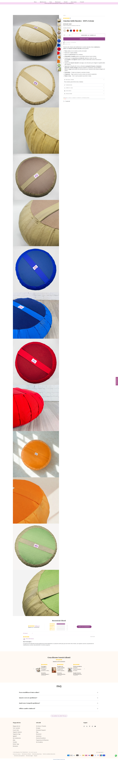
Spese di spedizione (67, 25)
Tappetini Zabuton (17, 732)
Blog (37, 732)
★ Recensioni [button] (117, 381)
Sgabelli (15, 736)
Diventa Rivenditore (41, 738)
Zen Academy (39, 742)
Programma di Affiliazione (42, 740)
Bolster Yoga (16, 744)
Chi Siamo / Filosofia (41, 726)
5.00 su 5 (37, 626)
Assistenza (38, 736)
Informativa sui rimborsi (26, 754)
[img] (26, 636)
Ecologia (38, 728)
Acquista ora (84, 39)
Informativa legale (29, 755)
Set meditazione (17, 738)
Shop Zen (18, 752)
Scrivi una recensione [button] (84, 626)
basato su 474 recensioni (59, 661)
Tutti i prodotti (16, 728)
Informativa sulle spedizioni (19, 755)
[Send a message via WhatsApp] (115, 755)
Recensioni (38, 734)
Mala (14, 740)
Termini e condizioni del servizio (49, 754)
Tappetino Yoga (16, 734)
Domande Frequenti (41, 730)
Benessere (15, 746)
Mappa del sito (16, 726)
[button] (66, 18)
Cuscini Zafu (16, 730)
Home (64, 15)
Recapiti (35, 755)
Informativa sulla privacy (37, 754)
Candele (15, 742)
